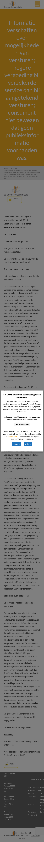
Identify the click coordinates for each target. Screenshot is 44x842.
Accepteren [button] (16, 444)
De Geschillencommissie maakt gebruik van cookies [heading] (22, 396)
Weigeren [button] (28, 444)
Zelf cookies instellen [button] (22, 424)
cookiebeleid (12, 436)
